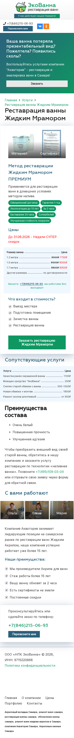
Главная (11, 698)
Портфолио (13, 703)
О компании (31, 698)
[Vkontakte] (40, 26)
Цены (49, 698)
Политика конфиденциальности (30, 665)
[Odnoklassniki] (46, 26)
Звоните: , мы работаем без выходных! (37, 285)
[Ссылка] (37, 7)
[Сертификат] (51, 143)
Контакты (34, 703)
